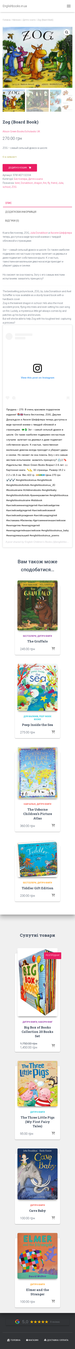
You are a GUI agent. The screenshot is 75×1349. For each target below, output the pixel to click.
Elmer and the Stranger (37, 1292)
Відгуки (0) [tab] (12, 220)
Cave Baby (37, 1211)
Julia (60, 183)
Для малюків (31, 716)
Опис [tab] (8, 203)
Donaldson (27, 183)
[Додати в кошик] (53, 825)
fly (48, 183)
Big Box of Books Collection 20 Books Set (37, 1031)
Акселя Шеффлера (61, 232)
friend (54, 183)
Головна (6, 20)
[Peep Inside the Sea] (37, 687)
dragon (38, 183)
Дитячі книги (29, 20)
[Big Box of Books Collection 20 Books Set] (37, 982)
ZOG (14, 187)
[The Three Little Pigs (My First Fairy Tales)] (37, 1083)
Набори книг (45, 1022)
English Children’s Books (38, 541)
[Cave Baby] (37, 1174)
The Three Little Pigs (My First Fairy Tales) (37, 1121)
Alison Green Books (13, 131)
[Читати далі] (53, 649)
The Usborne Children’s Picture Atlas (37, 813)
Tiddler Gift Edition (37, 888)
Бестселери (20, 179)
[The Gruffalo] (37, 605)
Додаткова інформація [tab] (20, 211)
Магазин (16, 20)
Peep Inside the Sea (37, 725)
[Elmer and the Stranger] (37, 1256)
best (17, 183)
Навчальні (30, 804)
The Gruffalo (37, 641)
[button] (67, 32)
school (6, 187)
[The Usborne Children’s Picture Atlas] (37, 772)
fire (44, 183)
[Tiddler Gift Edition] (37, 859)
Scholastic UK (32, 131)
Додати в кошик (17, 167)
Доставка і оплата (57, 1340)
